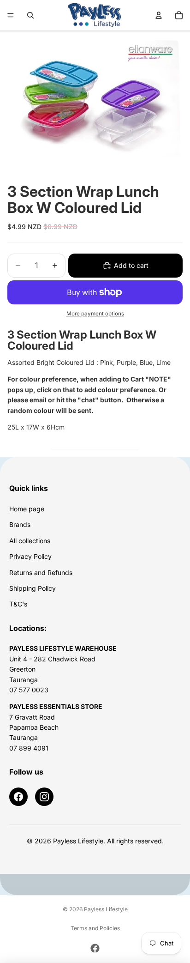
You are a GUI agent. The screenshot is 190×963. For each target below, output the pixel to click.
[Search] (30, 15)
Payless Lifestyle (106, 909)
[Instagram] (44, 796)
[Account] (158, 15)
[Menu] (10, 15)
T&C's (18, 604)
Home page (26, 509)
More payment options (95, 313)
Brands (19, 524)
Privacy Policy (30, 556)
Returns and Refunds (40, 572)
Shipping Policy (32, 588)
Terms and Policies (95, 928)
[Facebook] (18, 796)
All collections (29, 541)
